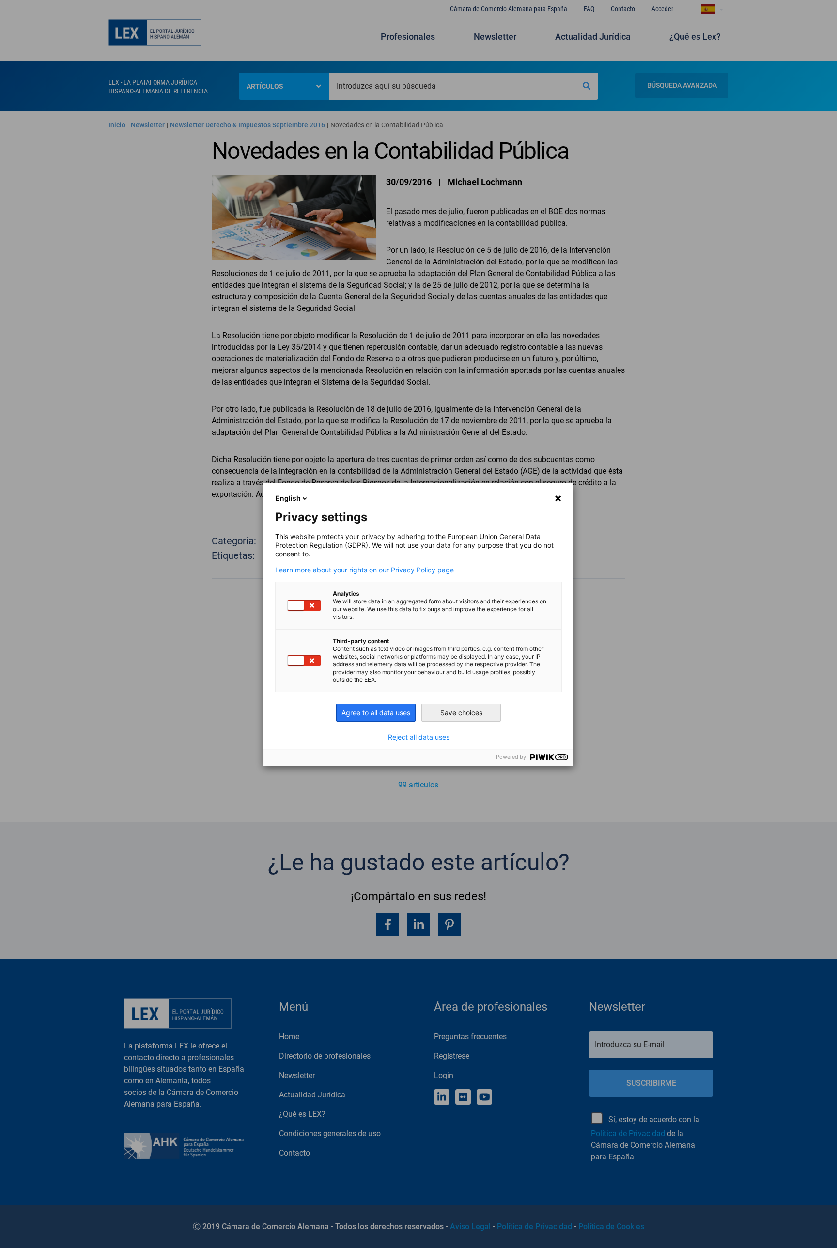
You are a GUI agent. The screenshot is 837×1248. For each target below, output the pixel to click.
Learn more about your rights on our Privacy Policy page (364, 570)
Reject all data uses (419, 737)
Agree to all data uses (375, 713)
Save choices (461, 713)
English (288, 498)
